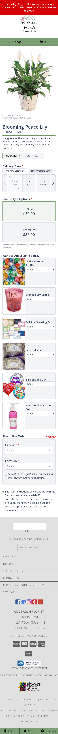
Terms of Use (29, 721)
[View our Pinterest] (34, 603)
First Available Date (40, 170)
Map (30, 731)
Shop (16, 41)
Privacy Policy (15, 716)
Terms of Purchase (38, 716)
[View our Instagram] (29, 603)
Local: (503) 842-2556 (29, 628)
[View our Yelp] (40, 603)
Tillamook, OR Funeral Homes (18, 699)
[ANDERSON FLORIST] (29, 33)
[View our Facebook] (17, 603)
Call (10, 731)
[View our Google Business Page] (23, 603)
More (7, 148)
